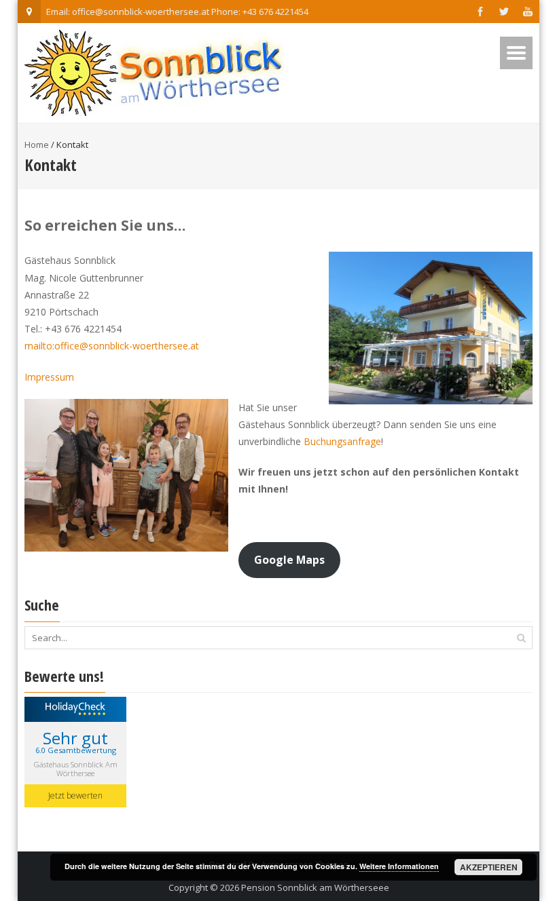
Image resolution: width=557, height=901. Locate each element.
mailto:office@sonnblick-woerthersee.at (111, 345)
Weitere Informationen (399, 866)
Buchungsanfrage (342, 441)
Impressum (49, 376)
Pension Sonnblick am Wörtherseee (315, 887)
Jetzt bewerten (75, 795)
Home (36, 144)
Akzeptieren (489, 867)
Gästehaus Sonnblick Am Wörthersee (76, 768)
